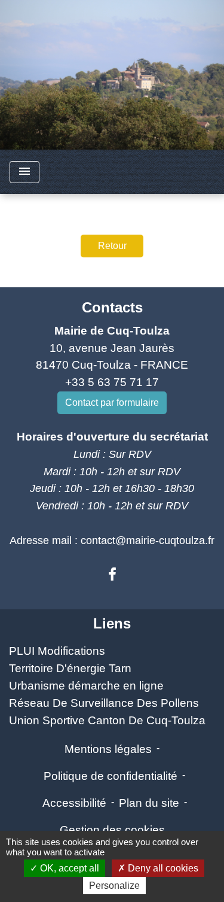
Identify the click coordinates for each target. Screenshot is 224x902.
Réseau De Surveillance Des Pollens (104, 703)
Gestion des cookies (112, 830)
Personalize (114, 885)
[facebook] (112, 574)
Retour (112, 246)
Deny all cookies (161, 868)
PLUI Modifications (57, 651)
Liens (112, 623)
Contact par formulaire (112, 402)
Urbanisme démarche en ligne (86, 685)
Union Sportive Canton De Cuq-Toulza (107, 720)
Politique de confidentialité (110, 776)
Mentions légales (108, 749)
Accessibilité (74, 803)
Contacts (112, 307)
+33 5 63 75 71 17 (112, 382)
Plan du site (149, 803)
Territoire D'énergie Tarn (70, 668)
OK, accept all (68, 868)
